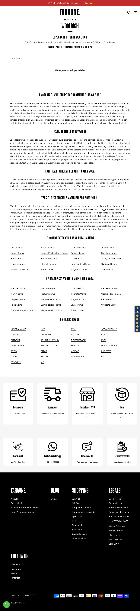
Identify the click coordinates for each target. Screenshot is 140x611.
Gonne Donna (17, 253)
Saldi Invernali (115, 539)
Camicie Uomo (78, 288)
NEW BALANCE (18, 329)
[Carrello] (135, 12)
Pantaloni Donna (49, 258)
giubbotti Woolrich (44, 182)
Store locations (79, 538)
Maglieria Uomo (78, 299)
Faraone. (21, 603)
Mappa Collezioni (117, 526)
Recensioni (16, 503)
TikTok (14, 573)
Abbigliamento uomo (111, 258)
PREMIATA (46, 334)
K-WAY (14, 356)
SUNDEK (75, 345)
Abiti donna (16, 247)
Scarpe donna (107, 269)
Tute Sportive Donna (81, 264)
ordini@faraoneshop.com (23, 512)
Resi (74, 520)
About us (15, 498)
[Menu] (5, 12)
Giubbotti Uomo (108, 304)
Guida (53, 498)
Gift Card (76, 503)
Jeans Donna (107, 247)
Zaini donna (76, 258)
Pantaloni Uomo (109, 288)
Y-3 (42, 362)
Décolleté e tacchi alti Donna (54, 253)
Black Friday (114, 535)
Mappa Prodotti (116, 530)
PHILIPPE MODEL (110, 345)
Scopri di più (109, 42)
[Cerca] (129, 12)
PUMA (44, 351)
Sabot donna (47, 269)
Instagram (16, 569)
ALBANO (75, 334)
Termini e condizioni (118, 507)
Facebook (15, 564)
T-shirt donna (47, 247)
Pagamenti (77, 525)
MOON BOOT (77, 356)
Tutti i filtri (16, 58)
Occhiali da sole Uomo (112, 293)
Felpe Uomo (16, 304)
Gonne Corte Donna (20, 269)
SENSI (104, 334)
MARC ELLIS (17, 334)
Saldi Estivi (114, 543)
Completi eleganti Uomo (22, 310)
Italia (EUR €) (30, 595)
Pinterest (15, 577)
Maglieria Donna (79, 269)
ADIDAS (75, 351)
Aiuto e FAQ (78, 529)
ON (103, 356)
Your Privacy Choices (119, 516)
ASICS (14, 351)
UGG (43, 329)
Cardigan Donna (109, 264)
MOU (73, 329)
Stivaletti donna (48, 264)
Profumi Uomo (48, 293)
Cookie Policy (115, 498)
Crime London (17, 345)
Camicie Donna (78, 247)
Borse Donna (17, 258)
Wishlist (76, 498)
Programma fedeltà (81, 507)
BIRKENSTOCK (78, 340)
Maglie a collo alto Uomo (52, 310)
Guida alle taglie (79, 533)
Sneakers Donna (109, 253)
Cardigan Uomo (108, 299)
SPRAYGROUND (109, 329)
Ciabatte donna (18, 264)
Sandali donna (77, 253)
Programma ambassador (84, 512)
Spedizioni (77, 516)
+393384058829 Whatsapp (24, 507)
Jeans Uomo (77, 304)
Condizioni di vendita (119, 512)
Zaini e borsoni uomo (51, 304)
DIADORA (15, 340)
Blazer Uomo (77, 310)
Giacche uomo (48, 288)
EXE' (103, 340)
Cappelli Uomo (18, 299)
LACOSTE (106, 351)
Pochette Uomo (78, 293)
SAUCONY (16, 362)
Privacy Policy (115, 503)
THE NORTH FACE (50, 345)
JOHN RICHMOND (50, 340)
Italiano (14, 595)
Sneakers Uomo (18, 288)
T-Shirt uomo (17, 293)
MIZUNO (45, 356)
